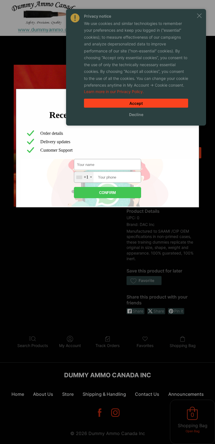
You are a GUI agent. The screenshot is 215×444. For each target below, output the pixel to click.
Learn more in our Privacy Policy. (114, 91)
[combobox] (84, 177)
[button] (199, 15)
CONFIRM (107, 193)
